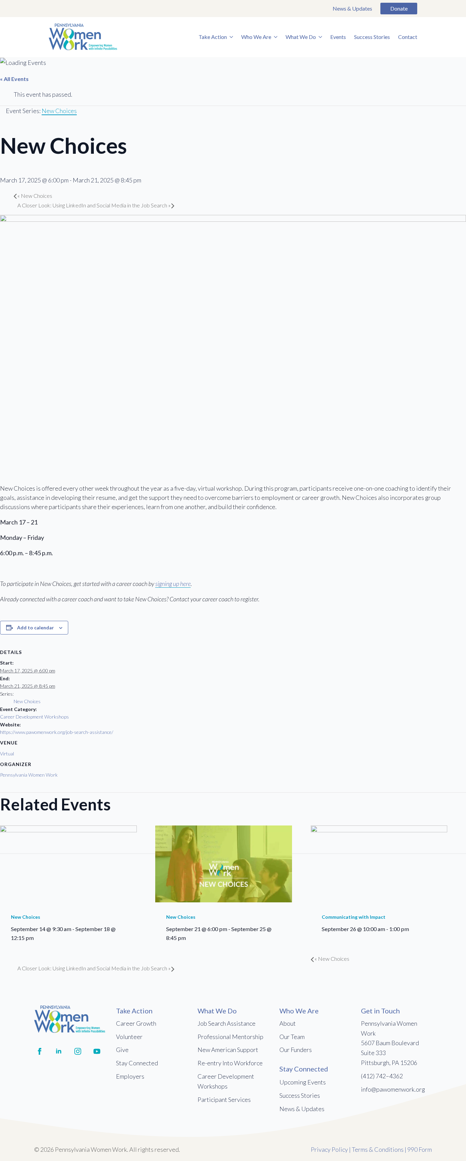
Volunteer (129, 1036)
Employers (130, 1076)
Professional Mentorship (230, 1036)
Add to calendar (35, 627)
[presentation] (68, 863)
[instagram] (77, 1051)
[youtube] (96, 1051)
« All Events (14, 79)
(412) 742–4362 (382, 1076)
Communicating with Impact (353, 917)
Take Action (213, 36)
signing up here (173, 583)
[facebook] (39, 1051)
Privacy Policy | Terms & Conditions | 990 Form (371, 1149)
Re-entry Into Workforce (230, 1063)
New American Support (228, 1049)
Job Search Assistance (227, 1023)
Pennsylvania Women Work (29, 775)
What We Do (301, 36)
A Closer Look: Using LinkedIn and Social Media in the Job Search (94, 205)
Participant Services (224, 1099)
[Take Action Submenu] (230, 37)
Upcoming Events (302, 1082)
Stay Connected (137, 1063)
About (287, 1023)
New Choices (34, 195)
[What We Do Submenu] (319, 37)
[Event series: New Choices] (37, 937)
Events (338, 36)
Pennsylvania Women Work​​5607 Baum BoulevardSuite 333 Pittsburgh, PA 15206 (390, 1043)
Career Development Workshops (34, 717)
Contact (407, 36)
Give (122, 1049)
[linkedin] (58, 1051)
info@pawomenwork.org (393, 1089)
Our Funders (295, 1049)
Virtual (7, 753)
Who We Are (256, 36)
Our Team (292, 1036)
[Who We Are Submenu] (274, 37)
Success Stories (372, 36)
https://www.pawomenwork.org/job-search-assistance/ (56, 732)
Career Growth (136, 1023)
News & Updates (352, 8)
